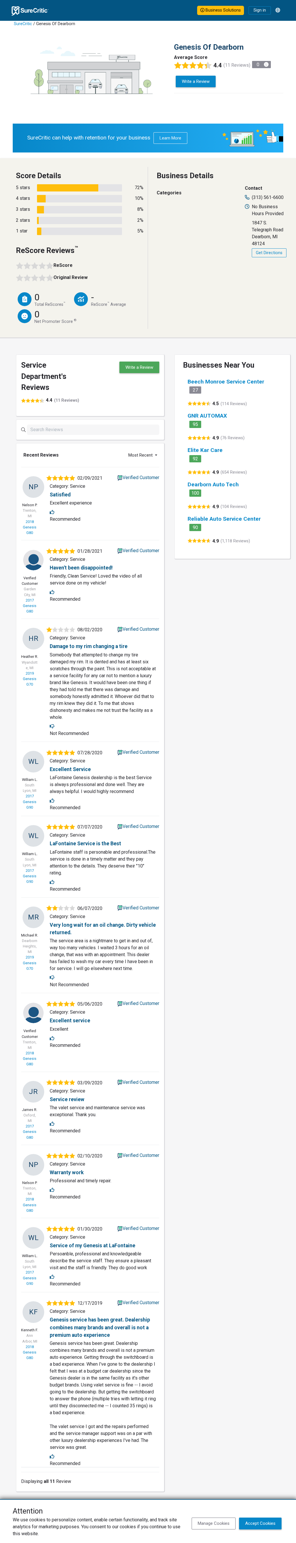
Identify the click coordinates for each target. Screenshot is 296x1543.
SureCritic (23, 23)
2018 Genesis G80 (29, 527)
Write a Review (196, 81)
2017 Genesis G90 (29, 801)
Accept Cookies (260, 1523)
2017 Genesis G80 (29, 605)
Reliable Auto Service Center (224, 518)
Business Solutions (222, 10)
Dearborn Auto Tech (213, 484)
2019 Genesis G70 (29, 678)
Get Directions (269, 252)
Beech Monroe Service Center (226, 381)
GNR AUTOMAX (207, 415)
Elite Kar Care (205, 450)
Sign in (260, 10)
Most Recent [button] (141, 455)
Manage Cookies (214, 1523)
